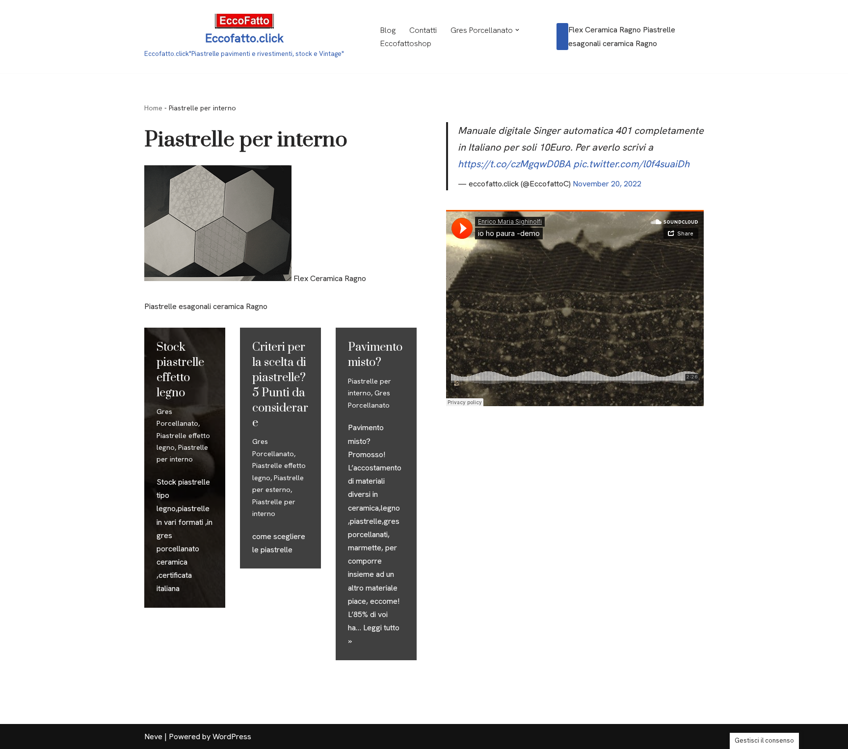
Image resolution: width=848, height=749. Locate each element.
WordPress (231, 736)
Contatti (423, 30)
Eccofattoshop (405, 43)
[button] (517, 30)
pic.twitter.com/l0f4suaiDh (631, 163)
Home (153, 107)
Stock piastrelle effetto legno (180, 370)
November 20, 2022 (607, 184)
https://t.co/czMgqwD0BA (514, 163)
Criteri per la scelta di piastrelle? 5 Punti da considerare (280, 385)
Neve (153, 736)
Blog (388, 30)
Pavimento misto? (375, 355)
